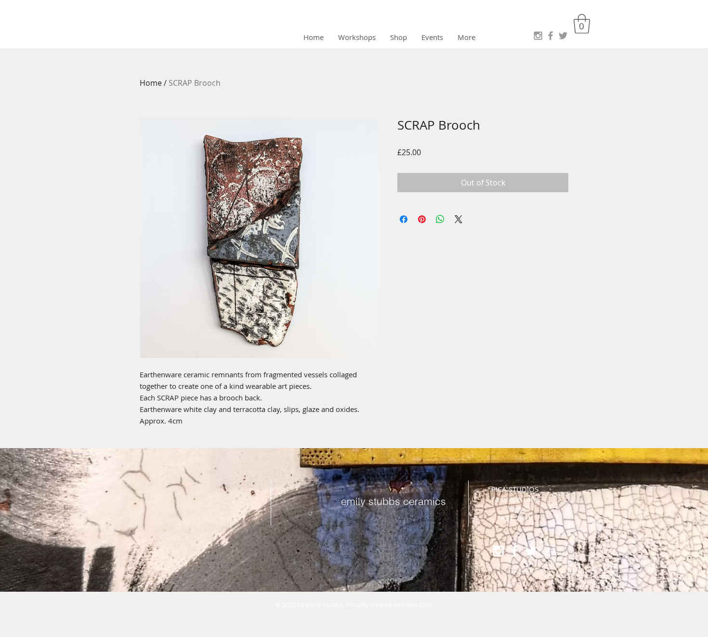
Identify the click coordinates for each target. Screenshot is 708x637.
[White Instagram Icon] (498, 551)
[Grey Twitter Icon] (563, 35)
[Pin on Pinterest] (422, 219)
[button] (582, 23)
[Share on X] (458, 219)
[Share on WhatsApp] (440, 219)
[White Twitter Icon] (531, 551)
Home (151, 83)
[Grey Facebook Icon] (550, 35)
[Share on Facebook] (403, 219)
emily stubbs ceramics (393, 501)
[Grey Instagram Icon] (538, 35)
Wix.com (419, 604)
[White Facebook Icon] (514, 551)
